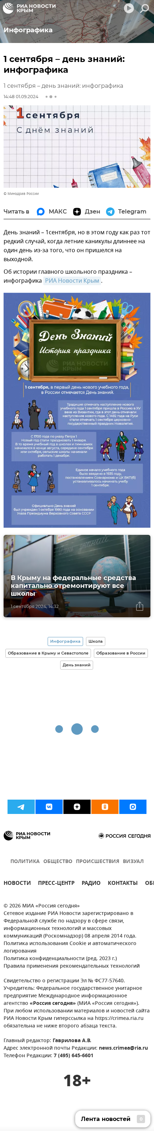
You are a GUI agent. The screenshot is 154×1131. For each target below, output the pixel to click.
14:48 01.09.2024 (21, 96)
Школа (95, 641)
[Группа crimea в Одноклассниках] (105, 807)
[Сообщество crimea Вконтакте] (49, 807)
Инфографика (65, 641)
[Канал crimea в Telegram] (21, 807)
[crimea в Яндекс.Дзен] (77, 807)
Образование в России (120, 653)
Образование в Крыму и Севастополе (48, 653)
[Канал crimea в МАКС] (132, 807)
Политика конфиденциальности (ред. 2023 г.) (60, 959)
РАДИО (91, 884)
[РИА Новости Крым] (29, 8)
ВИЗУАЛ (133, 862)
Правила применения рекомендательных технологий (72, 966)
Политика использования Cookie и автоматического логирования (70, 947)
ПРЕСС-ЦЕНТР (56, 884)
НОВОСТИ (17, 884)
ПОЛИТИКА (25, 862)
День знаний (77, 664)
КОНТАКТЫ (123, 884)
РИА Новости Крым (72, 281)
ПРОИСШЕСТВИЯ (97, 862)
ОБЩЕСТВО (57, 862)
